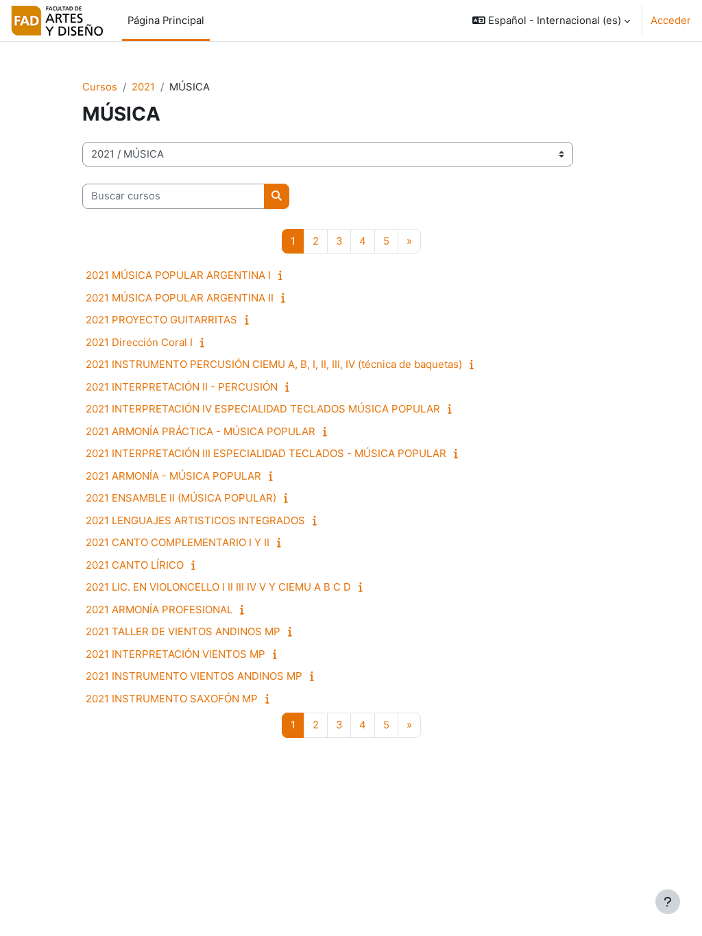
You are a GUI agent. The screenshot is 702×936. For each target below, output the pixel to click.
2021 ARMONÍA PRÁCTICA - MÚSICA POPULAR (200, 431)
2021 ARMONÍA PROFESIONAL (159, 609)
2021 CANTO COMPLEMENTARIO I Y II (177, 542)
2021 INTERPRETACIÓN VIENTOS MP (175, 654)
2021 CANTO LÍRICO (135, 564)
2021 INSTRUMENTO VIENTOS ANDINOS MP (194, 675)
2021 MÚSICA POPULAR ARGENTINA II (180, 297)
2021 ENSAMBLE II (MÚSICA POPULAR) (181, 497)
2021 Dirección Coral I (139, 342)
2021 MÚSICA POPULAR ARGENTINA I (178, 275)
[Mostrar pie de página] (667, 901)
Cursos (99, 87)
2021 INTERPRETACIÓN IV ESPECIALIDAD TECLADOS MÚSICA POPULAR (263, 408)
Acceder (671, 20)
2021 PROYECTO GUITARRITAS (161, 319)
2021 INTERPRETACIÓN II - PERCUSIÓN (182, 386)
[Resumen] (283, 275)
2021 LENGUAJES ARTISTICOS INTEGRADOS (195, 520)
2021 (143, 87)
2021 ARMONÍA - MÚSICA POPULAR (173, 475)
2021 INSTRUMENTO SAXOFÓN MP (172, 698)
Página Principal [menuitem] (166, 20)
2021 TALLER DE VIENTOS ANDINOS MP (183, 631)
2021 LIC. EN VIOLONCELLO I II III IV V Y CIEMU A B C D (218, 586)
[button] (551, 20)
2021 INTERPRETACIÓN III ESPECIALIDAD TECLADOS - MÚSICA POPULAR (266, 453)
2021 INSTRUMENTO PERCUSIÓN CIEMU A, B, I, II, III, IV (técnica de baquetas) (274, 364)
